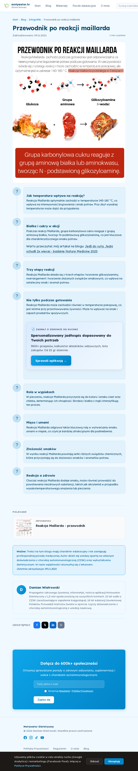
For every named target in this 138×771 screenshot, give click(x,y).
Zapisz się (44, 699)
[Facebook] (25, 738)
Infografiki (35, 19)
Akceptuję (114, 761)
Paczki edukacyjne (84, 5)
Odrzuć (94, 761)
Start (38, 5)
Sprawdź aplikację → (51, 360)
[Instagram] (31, 738)
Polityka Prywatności (36, 748)
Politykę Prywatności (82, 691)
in (53, 625)
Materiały (62, 5)
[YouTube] (42, 738)
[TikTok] (36, 738)
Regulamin (64, 691)
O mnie (105, 5)
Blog (48, 5)
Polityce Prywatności (27, 765)
